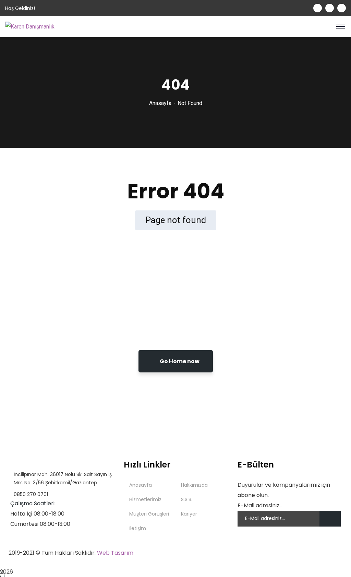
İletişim (137, 528)
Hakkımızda (194, 485)
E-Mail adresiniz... (260, 505)
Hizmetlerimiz (145, 499)
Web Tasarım (115, 553)
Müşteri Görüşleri (149, 513)
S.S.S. (186, 499)
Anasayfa (160, 103)
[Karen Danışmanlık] (30, 26)
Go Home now (179, 361)
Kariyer (189, 513)
